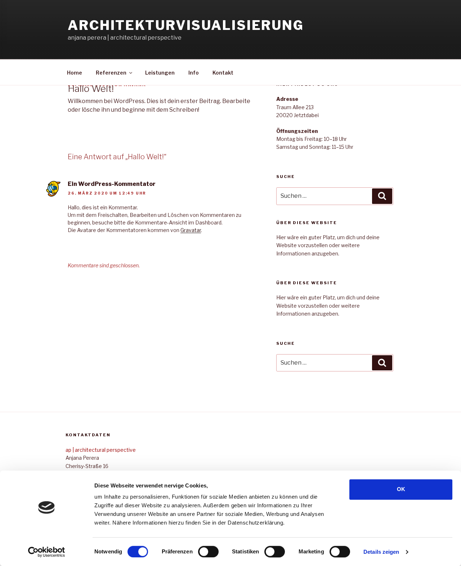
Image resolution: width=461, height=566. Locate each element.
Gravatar (190, 230)
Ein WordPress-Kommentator (112, 184)
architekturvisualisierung (186, 25)
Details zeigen (381, 552)
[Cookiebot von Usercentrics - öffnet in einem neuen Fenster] (46, 552)
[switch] (208, 551)
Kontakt (222, 73)
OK (401, 489)
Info (193, 73)
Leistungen (160, 73)
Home (74, 73)
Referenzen (111, 73)
